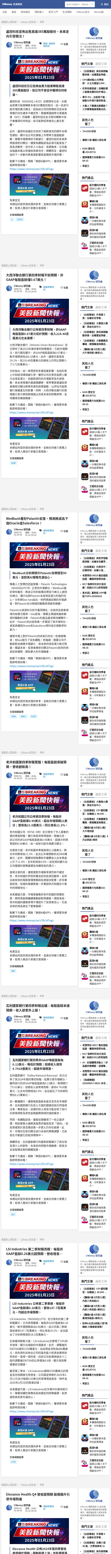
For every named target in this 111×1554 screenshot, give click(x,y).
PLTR (33, 716)
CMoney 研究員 (28, 22)
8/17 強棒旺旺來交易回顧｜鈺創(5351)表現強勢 (95, 586)
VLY (13, 1214)
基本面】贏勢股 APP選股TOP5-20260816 (94, 595)
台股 (4, 12)
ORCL (23, 716)
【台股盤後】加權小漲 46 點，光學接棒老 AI (94, 1544)
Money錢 (98, 12)
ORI (13, 970)
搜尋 (92, 4)
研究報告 (25, 12)
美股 (14, 12)
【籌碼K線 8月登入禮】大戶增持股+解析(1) (94, 351)
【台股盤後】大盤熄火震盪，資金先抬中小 (95, 325)
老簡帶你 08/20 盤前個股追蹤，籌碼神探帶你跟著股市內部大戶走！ (95, 1073)
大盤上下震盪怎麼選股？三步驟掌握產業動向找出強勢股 (95, 108)
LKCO (19, 219)
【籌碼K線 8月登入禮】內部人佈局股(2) (94, 1299)
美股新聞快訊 (49, 44)
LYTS (13, 1461)
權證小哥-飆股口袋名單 (94, 140)
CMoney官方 (83, 12)
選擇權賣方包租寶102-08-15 (94, 159)
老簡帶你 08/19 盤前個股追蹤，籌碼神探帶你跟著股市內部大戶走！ (95, 577)
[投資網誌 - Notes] (13, 4)
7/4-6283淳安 (89, 131)
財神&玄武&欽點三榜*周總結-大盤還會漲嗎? (95, 1325)
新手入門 (53, 12)
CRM (13, 716)
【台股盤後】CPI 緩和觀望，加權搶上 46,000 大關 (95, 812)
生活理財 (67, 12)
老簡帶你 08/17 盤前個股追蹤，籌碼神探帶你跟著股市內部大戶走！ (95, 1047)
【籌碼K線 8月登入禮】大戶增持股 (94, 829)
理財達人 (39, 12)
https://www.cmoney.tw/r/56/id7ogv (32, 169)
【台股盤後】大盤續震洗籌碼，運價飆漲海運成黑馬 (95, 342)
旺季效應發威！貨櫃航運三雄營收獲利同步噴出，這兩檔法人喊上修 (95, 90)
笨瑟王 (85, 166)
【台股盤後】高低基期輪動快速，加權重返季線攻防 (95, 73)
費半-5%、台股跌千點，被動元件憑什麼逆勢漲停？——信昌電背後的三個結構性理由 (95, 99)
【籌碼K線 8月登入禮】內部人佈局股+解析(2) (94, 1308)
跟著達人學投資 (9, 22)
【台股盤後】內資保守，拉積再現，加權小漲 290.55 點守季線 (95, 569)
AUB (13, 462)
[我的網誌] (104, 4)
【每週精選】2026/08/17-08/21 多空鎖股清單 (95, 1082)
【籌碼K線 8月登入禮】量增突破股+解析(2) (94, 1316)
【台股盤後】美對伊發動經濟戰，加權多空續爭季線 (95, 560)
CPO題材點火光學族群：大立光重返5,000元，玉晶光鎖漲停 (93, 82)
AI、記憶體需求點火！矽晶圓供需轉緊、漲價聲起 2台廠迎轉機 (95, 1064)
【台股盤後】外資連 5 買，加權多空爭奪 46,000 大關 (93, 316)
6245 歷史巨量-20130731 (89, 150)
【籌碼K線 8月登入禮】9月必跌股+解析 (95, 838)
